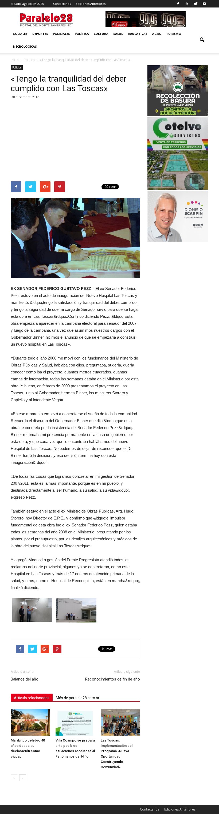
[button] (201, 40)
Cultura (101, 34)
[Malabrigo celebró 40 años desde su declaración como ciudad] (30, 722)
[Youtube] (204, 4)
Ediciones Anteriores (90, 4)
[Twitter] (195, 4)
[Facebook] (178, 4)
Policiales (61, 34)
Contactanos (62, 4)
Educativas (137, 34)
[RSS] (187, 4)
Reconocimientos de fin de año (112, 679)
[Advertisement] (75, 141)
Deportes (40, 34)
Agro (156, 34)
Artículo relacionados (31, 698)
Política (82, 34)
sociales (20, 34)
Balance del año (24, 679)
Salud (118, 34)
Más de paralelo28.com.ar (77, 698)
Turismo (173, 34)
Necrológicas (25, 46)
